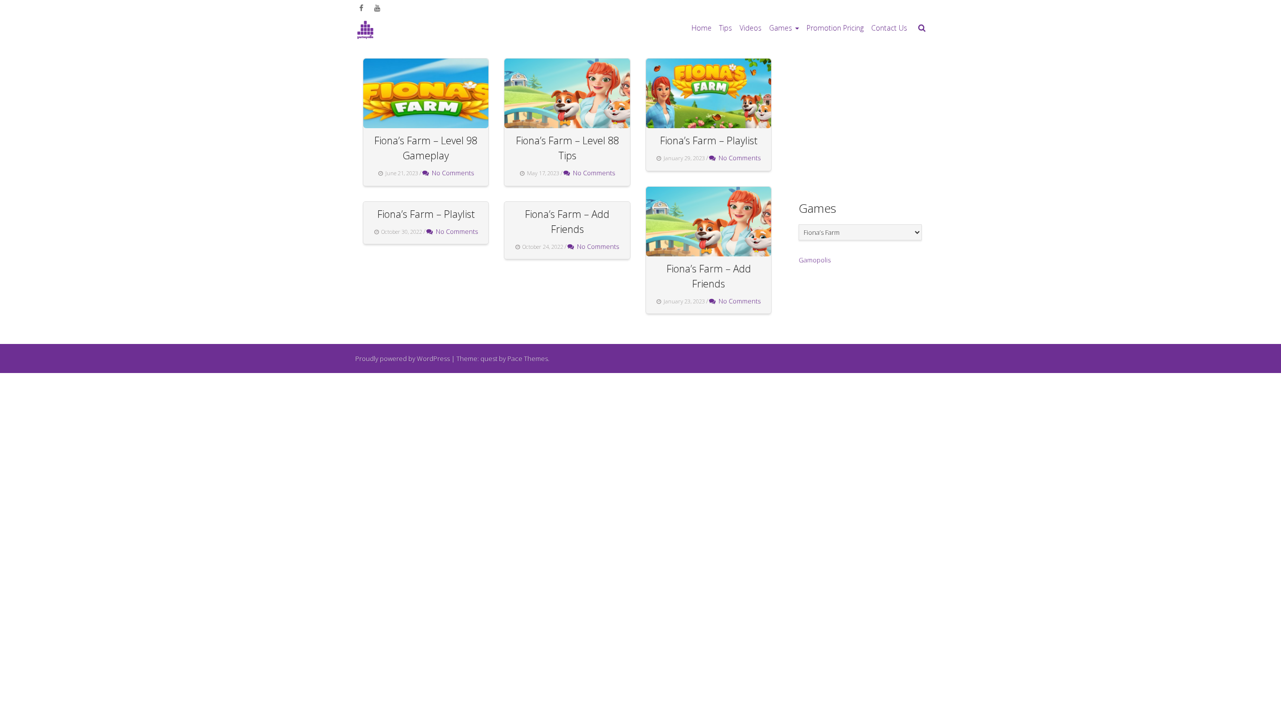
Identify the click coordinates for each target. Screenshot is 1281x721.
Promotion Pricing (835, 28)
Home (702, 28)
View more (425, 93)
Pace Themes (527, 358)
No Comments (451, 172)
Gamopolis (815, 259)
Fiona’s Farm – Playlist (709, 140)
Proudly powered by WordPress (402, 358)
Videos (751, 28)
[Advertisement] (874, 120)
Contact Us (889, 28)
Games (780, 28)
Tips (725, 28)
